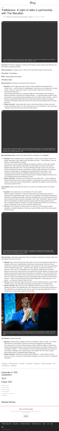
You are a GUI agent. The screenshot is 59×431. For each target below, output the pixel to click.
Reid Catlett (19, 16)
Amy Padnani (4, 363)
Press (52, 423)
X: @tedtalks (4, 395)
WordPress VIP (21, 420)
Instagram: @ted (5, 387)
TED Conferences (5, 365)
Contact (44, 423)
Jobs (48, 423)
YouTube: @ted (4, 385)
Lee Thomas (21, 363)
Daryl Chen (14, 16)
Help (2, 427)
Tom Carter (31, 16)
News (2, 7)
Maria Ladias (24, 16)
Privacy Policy (15, 423)
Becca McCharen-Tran (13, 363)
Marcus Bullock (29, 363)
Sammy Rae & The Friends (13, 76)
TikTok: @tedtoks (5, 391)
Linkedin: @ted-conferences (7, 393)
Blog (30, 2)
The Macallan (13, 73)
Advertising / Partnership (25, 423)
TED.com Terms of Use (36, 423)
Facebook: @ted (5, 389)
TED (54, 363)
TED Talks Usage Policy (6, 423)
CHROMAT (45, 155)
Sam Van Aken (37, 363)
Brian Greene (9, 16)
